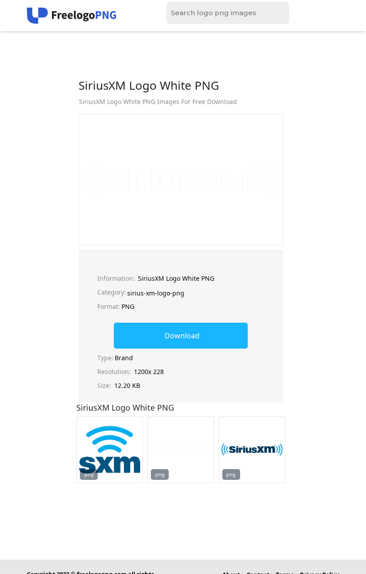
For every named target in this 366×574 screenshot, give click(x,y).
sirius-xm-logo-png (155, 293)
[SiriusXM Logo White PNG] (109, 449)
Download (182, 336)
